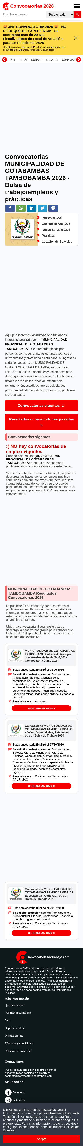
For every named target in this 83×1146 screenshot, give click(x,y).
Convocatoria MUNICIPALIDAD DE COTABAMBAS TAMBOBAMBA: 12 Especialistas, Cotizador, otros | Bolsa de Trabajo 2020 (49, 893)
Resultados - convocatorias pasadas (41, 419)
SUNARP (36, 59)
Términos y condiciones (19, 1043)
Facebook (19, 1092)
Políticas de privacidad (18, 1050)
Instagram (19, 1099)
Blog (7, 1020)
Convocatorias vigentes (39, 405)
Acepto (41, 1139)
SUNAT (23, 59)
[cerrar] (75, 38)
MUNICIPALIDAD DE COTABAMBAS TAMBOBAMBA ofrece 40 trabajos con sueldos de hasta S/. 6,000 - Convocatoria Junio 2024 (50, 655)
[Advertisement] (41, 105)
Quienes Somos (14, 1005)
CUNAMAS (68, 59)
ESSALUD (52, 59)
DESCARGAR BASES (41, 708)
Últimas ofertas (14, 1035)
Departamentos (14, 1028)
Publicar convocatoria (18, 1012)
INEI (12, 59)
